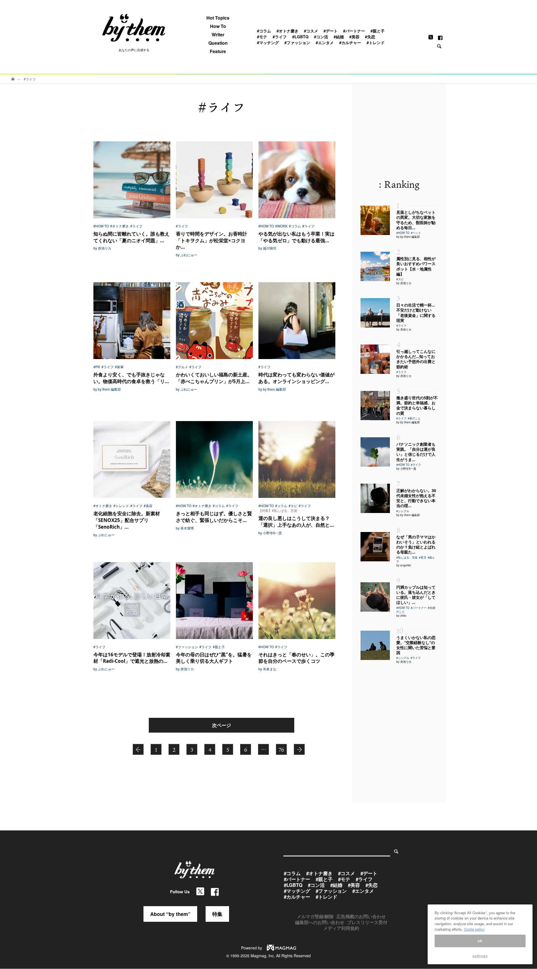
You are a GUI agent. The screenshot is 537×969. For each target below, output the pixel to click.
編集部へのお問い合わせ (319, 922)
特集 (217, 914)
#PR (96, 366)
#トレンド (376, 42)
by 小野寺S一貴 (270, 533)
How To (218, 26)
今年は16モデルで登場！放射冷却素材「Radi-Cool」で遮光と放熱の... (131, 657)
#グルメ (182, 366)
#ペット (416, 233)
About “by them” (170, 914)
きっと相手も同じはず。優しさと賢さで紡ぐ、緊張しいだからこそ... (214, 516)
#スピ (293, 505)
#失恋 (370, 36)
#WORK (281, 226)
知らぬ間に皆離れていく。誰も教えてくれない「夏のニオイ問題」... (131, 237)
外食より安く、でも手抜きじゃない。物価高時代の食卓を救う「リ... (131, 377)
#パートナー (354, 31)
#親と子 (378, 31)
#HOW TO (101, 226)
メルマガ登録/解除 (315, 916)
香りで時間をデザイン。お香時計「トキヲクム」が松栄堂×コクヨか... (211, 240)
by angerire (403, 565)
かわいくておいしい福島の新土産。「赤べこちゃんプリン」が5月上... (214, 377)
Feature (218, 51)
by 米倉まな (267, 669)
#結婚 (339, 36)
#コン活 (321, 36)
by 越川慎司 (267, 248)
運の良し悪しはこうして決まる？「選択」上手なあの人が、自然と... (296, 521)
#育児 (422, 557)
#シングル (402, 511)
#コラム (264, 31)
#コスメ (311, 31)
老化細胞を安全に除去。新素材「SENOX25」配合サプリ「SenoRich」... (126, 520)
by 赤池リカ (102, 248)
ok (480, 941)
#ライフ (280, 36)
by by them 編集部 (107, 389)
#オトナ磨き (287, 31)
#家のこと (414, 418)
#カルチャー (350, 42)
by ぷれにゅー (186, 254)
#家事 (119, 366)
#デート (331, 31)
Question (218, 43)
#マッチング (268, 42)
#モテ (262, 36)
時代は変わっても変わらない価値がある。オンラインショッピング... (296, 377)
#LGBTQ (300, 36)
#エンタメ (325, 42)
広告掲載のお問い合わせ (361, 916)
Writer (218, 34)
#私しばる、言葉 (407, 557)
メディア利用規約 (341, 928)
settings (479, 955)
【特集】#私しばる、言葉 (277, 510)
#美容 (354, 36)
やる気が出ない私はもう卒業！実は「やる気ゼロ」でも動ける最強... (296, 237)
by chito (401, 616)
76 (281, 750)
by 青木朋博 (185, 528)
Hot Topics (217, 18)
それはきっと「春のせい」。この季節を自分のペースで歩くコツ (296, 657)
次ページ (221, 725)
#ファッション (297, 42)
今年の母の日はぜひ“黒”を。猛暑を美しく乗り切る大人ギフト (214, 657)
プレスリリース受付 (367, 922)
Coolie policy (474, 929)
